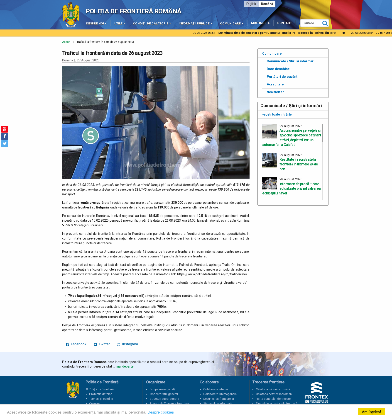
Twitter (104, 344)
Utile (118, 23)
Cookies (94, 403)
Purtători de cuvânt (282, 77)
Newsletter (275, 92)
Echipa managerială (162, 389)
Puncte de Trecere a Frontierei (169, 403)
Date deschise (278, 69)
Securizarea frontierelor (218, 398)
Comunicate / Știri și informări (290, 61)
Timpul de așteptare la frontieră (276, 403)
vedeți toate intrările (277, 114)
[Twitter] (4, 143)
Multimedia (260, 23)
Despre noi (95, 23)
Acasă (66, 42)
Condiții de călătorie (150, 23)
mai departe (125, 366)
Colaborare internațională (220, 394)
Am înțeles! (371, 411)
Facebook (78, 344)
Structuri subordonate (164, 398)
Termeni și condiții (101, 398)
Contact (284, 23)
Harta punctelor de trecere (273, 398)
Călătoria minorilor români (273, 389)
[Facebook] (4, 136)
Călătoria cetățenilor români (274, 394)
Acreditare (275, 84)
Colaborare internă (215, 389)
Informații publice (194, 23)
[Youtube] (4, 129)
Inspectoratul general (164, 394)
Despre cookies (160, 412)
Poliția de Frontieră (73, 389)
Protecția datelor (100, 394)
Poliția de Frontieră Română (133, 11)
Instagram (129, 344)
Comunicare (230, 23)
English (251, 4)
